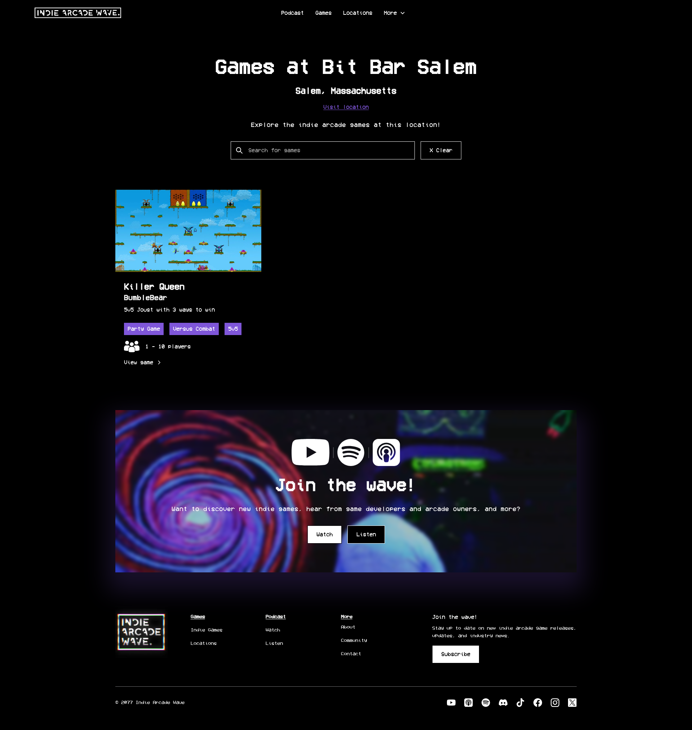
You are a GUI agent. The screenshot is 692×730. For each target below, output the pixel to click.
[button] (394, 13)
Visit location (346, 107)
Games (323, 13)
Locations (357, 13)
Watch (324, 534)
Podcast (292, 13)
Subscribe (455, 654)
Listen (366, 534)
